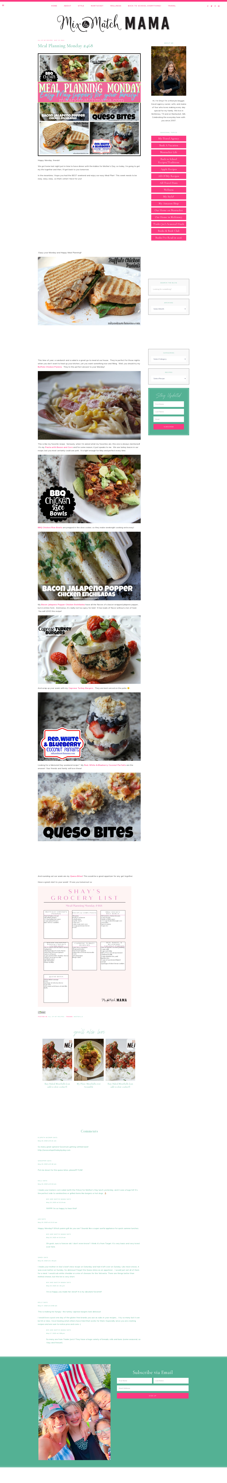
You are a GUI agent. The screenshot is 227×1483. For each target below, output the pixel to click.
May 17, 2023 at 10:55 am (47, 1306)
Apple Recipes (169, 169)
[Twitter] (212, 3)
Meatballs (78, 1016)
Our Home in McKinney (168, 217)
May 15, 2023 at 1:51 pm (55, 1286)
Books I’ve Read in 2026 (168, 237)
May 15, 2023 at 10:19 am (56, 1202)
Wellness (169, 189)
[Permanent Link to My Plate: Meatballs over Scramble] (89, 1080)
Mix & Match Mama (113, 23)
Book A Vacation (168, 145)
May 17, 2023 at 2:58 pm (55, 1333)
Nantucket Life (168, 152)
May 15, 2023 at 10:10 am (47, 1222)
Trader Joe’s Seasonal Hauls (168, 224)
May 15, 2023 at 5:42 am (47, 1164)
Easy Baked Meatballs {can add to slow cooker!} (57, 1085)
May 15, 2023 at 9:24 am (47, 1184)
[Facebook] (208, 3)
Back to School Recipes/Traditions (168, 161)
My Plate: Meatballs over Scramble (89, 1085)
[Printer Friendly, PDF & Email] (42, 1012)
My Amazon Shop (169, 203)
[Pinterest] (215, 3)
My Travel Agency (168, 138)
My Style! (168, 196)
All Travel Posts (169, 182)
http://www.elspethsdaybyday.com (54, 1150)
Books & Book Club (169, 230)
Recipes (168, 372)
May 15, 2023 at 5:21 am (47, 1141)
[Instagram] (219, 3)
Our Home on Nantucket (169, 210)
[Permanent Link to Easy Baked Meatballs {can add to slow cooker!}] (57, 1080)
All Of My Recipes (45, 40)
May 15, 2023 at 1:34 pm (47, 1261)
